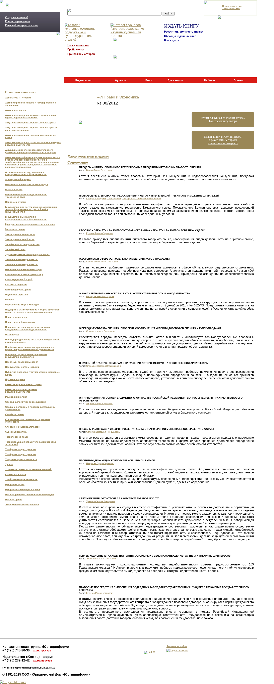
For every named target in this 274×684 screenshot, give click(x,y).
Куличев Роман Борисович (100, 593)
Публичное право (15, 379)
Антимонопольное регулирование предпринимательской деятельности (26, 173)
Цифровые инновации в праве (22, 489)
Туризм (9, 464)
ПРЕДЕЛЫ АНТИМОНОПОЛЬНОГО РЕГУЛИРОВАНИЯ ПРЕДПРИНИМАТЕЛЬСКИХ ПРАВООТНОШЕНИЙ (140, 167)
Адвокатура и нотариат (18, 97)
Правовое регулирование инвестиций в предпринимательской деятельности (27, 328)
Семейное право (14, 414)
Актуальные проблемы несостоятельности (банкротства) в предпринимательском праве (30, 151)
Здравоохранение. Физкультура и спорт (27, 254)
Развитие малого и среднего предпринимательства (21, 390)
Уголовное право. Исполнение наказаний (28, 469)
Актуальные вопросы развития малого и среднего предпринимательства (33, 143)
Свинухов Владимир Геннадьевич (103, 198)
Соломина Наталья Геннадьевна (103, 432)
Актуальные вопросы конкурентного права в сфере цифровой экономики (30, 116)
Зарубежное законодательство (22, 244)
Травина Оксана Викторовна (100, 501)
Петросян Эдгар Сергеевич (100, 463)
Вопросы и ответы (15, 202)
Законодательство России (20, 239)
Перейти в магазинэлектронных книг (232, 7)
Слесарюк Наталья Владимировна (103, 366)
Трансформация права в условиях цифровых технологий (30, 443)
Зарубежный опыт (15, 249)
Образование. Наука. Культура (22, 304)
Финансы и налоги (15, 474)
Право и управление (16, 317)
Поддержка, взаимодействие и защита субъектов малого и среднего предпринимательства (32, 310)
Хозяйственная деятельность (21, 479)
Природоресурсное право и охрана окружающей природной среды (32, 340)
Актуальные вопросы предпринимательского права (30, 136)
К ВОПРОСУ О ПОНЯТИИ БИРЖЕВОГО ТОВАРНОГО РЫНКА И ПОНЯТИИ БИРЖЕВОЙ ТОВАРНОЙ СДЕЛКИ (142, 230)
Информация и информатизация (23, 269)
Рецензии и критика (16, 397)
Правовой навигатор (20, 92)
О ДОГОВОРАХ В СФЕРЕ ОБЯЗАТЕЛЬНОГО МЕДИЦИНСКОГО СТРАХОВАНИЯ (125, 258)
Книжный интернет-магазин (21, 25)
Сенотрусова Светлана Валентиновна (141, 198)
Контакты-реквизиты (17, 21)
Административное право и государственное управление (30, 103)
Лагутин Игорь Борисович (99, 403)
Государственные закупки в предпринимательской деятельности (26, 218)
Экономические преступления (22, 504)
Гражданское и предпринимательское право (30, 224)
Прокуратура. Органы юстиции (22, 367)
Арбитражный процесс (18, 179)
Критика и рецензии (16, 284)
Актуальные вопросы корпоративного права (30, 122)
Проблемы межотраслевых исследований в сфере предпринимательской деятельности (29, 348)
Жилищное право (15, 229)
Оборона (10, 299)
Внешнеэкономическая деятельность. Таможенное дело (26, 195)
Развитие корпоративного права (23, 384)
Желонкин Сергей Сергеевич (101, 558)
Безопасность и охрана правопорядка (26, 184)
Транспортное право (16, 437)
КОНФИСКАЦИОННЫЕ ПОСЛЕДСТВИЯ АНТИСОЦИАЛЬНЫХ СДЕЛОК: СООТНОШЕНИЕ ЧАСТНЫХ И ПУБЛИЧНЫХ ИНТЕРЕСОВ (155, 555)
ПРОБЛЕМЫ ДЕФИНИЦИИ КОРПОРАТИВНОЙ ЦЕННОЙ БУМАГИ (117, 460)
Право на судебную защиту (20, 322)
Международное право (18, 289)
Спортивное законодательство (22, 427)
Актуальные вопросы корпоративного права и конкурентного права (31, 128)
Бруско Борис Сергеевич (99, 170)
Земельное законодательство (21, 259)
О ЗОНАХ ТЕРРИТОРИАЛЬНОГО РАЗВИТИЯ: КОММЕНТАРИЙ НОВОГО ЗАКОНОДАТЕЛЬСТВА (134, 293)
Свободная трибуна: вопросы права (25, 402)
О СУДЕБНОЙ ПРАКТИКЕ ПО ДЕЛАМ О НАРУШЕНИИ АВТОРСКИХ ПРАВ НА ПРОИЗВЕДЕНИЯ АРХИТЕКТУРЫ (143, 363)
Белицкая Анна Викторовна (100, 296)
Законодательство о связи (20, 234)
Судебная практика (15, 432)
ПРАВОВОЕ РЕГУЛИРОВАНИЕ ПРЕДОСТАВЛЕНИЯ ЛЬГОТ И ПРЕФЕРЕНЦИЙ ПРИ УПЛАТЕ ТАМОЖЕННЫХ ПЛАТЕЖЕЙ (149, 195)
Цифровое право (14, 484)
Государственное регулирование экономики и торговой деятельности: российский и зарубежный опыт (31, 209)
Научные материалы (16, 294)
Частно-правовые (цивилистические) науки (29, 494)
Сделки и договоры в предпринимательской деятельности (30, 408)
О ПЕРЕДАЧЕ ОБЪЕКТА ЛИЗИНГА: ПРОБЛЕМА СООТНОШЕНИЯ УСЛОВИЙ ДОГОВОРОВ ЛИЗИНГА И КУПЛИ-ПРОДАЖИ (150, 328)
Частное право (13, 499)
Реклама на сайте (176, 646)
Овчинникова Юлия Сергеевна (102, 261)
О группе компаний (16, 17)
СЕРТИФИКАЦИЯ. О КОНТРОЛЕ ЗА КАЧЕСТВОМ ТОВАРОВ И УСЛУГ (119, 498)
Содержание (77, 162)
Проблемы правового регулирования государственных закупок (26, 355)
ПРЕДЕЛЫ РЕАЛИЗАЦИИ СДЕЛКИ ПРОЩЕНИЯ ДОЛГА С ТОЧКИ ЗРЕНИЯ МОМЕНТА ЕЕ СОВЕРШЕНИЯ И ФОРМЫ (146, 429)
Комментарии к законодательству (24, 274)
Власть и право (13, 189)
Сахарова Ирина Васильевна (101, 331)
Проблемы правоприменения (21, 362)
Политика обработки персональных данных (28, 667)
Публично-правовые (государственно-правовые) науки (32, 373)
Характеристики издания (88, 156)
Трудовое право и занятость (21, 459)
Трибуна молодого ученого (20, 449)
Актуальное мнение (16, 110)
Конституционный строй (18, 279)
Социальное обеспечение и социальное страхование (27, 420)
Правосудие (12, 334)
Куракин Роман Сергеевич (99, 233)
